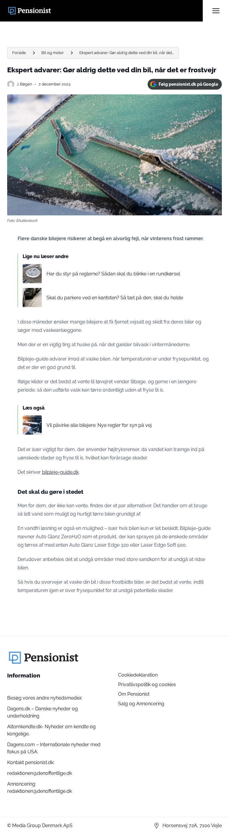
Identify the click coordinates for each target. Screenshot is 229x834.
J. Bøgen (24, 84)
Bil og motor (52, 52)
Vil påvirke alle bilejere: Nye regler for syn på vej (99, 425)
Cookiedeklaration (138, 675)
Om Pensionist (133, 694)
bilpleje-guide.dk (60, 472)
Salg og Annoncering (141, 703)
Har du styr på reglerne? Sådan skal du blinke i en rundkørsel (113, 274)
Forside (19, 52)
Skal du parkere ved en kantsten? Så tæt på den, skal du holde (115, 298)
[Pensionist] (105, 10)
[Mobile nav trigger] (216, 11)
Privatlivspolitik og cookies (147, 684)
